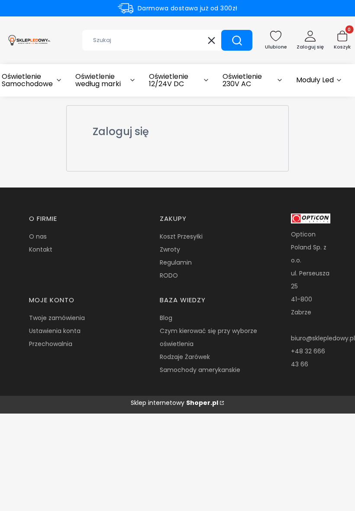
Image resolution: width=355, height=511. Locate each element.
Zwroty (170, 249)
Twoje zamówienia (57, 318)
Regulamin (176, 262)
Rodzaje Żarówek (185, 357)
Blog (166, 318)
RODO (169, 275)
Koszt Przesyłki (181, 236)
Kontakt (40, 249)
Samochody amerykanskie (200, 369)
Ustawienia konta (55, 331)
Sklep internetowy (174, 402)
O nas (38, 236)
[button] (236, 40)
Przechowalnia (50, 344)
